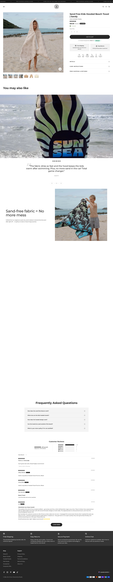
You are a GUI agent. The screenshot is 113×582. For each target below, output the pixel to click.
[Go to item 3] (16, 76)
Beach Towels (6, 556)
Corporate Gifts (7, 566)
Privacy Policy (21, 554)
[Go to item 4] (21, 76)
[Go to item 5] (26, 76)
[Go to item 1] (5, 76)
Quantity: (72, 28)
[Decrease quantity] (72, 31)
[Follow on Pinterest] (11, 572)
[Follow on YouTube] (14, 572)
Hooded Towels (7, 559)
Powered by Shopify (17, 577)
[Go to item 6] (31, 76)
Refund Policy (21, 561)
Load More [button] (56, 524)
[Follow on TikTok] (17, 572)
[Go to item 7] (37, 76)
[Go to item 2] (10, 76)
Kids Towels (6, 561)
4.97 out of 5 (44, 447)
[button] (73, 21)
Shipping (19, 556)
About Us (19, 564)
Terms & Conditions (22, 559)
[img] (21, 458)
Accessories (6, 564)
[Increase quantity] (77, 31)
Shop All (5, 554)
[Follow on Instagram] (7, 572)
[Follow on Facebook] (4, 572)
